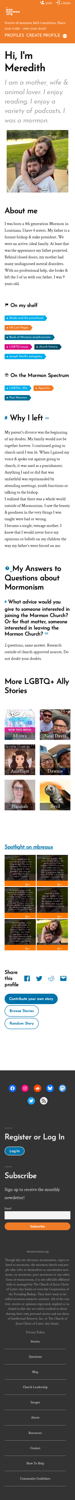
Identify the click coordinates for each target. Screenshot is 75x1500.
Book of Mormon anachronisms (30, 337)
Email (8, 1208)
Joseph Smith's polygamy (25, 356)
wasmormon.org (38, 1251)
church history (48, 346)
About (35, 1417)
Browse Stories (22, 1011)
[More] (64, 36)
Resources (35, 1433)
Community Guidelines (35, 1478)
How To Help (35, 1463)
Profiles (14, 36)
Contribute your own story (31, 999)
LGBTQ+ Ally (18, 388)
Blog (35, 1372)
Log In (15, 1151)
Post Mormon (18, 397)
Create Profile (43, 36)
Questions (35, 1357)
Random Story (22, 1023)
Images (35, 1402)
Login (65, 3)
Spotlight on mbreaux (29, 847)
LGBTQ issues (18, 346)
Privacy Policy (35, 1332)
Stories (35, 1341)
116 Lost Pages (18, 327)
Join (48, 3)
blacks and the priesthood (26, 318)
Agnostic (44, 388)
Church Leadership (35, 1387)
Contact (35, 1448)
